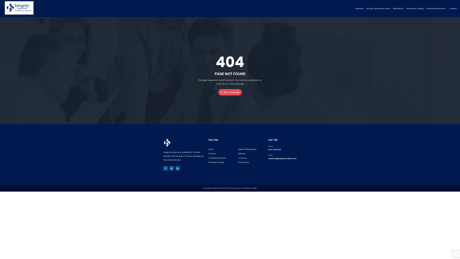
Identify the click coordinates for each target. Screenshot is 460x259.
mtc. (255, 188)
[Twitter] (172, 168)
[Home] (19, 8)
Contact (453, 8)
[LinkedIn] (178, 168)
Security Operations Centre (378, 8)
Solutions (359, 8)
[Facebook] (166, 168)
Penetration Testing (414, 8)
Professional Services (435, 8)
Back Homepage (231, 92)
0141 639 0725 (274, 150)
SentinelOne (398, 8)
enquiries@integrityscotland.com (282, 158)
